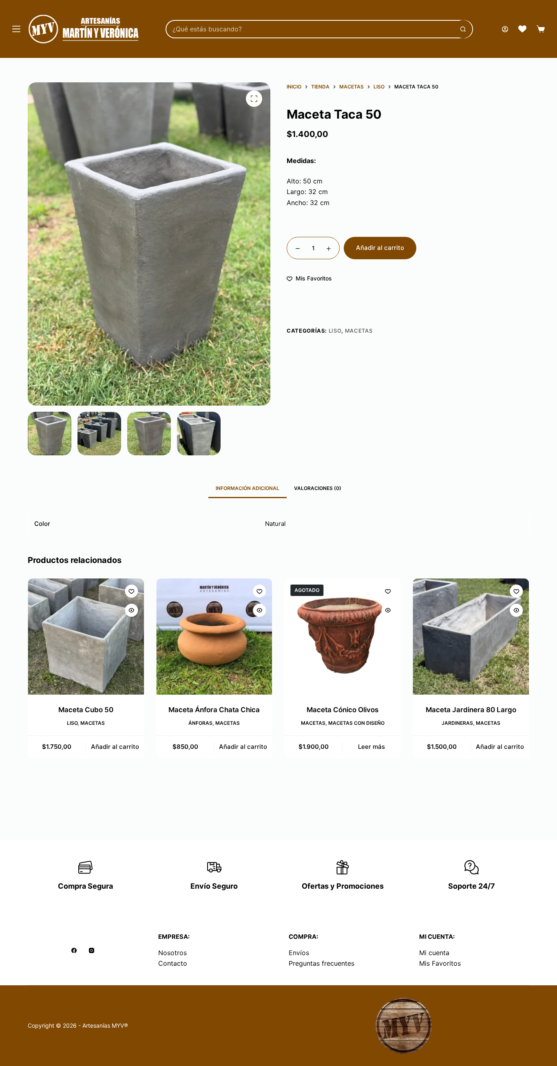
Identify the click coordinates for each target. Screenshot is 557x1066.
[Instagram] (91, 950)
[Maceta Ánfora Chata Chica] (214, 636)
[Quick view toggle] (131, 610)
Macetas (359, 330)
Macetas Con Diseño (356, 723)
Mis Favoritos (440, 963)
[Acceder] (505, 29)
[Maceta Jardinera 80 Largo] (471, 636)
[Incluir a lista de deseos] (131, 591)
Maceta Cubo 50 (85, 710)
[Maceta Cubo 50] (86, 636)
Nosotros (172, 953)
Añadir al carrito (380, 248)
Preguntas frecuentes (321, 963)
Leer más (371, 746)
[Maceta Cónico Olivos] (343, 636)
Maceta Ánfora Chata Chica (214, 710)
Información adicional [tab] (247, 488)
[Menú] (16, 29)
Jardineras (457, 723)
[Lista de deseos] (522, 29)
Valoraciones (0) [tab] (317, 488)
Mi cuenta (434, 953)
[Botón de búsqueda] (463, 29)
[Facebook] (74, 950)
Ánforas (201, 723)
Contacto (172, 963)
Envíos (299, 953)
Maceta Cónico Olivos (342, 710)
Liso (335, 330)
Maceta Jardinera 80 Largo (471, 710)
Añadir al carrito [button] (115, 746)
